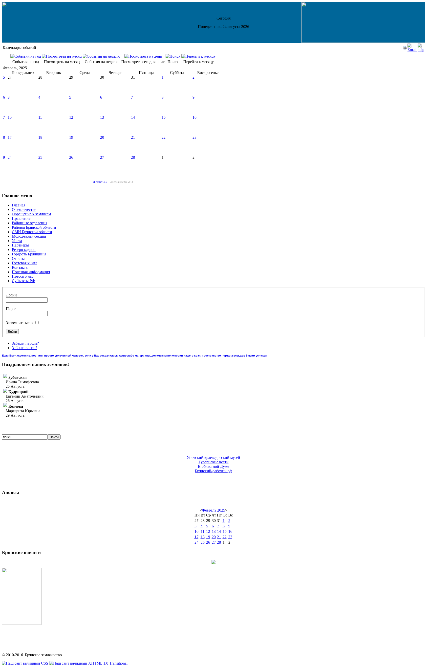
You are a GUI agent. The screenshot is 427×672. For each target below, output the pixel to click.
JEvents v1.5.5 (100, 182)
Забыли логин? (24, 348)
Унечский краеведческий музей (213, 457)
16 (194, 117)
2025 (221, 510)
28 (133, 157)
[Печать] (404, 48)
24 (10, 157)
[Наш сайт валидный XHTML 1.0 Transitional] (88, 663)
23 (194, 137)
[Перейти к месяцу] (198, 56)
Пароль (12, 309)
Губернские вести (214, 462)
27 (102, 157)
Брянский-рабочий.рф (213, 471)
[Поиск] (173, 56)
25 (40, 157)
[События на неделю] (101, 56)
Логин (11, 295)
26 (71, 157)
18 (40, 137)
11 (40, 117)
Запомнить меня (20, 323)
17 (10, 137)
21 (133, 137)
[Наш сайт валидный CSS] (25, 663)
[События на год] (25, 56)
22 (164, 137)
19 (71, 137)
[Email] (412, 49)
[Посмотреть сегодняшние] (143, 56)
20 (102, 137)
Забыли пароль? (25, 343)
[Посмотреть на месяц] (62, 56)
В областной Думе (213, 466)
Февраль (209, 510)
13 (102, 117)
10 (10, 117)
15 (164, 117)
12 (71, 117)
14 (133, 117)
